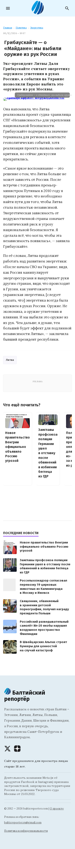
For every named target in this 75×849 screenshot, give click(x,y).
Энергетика (36, 27)
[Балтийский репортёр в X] (7, 748)
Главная (7, 27)
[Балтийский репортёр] (37, 13)
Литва (10, 359)
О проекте (57, 808)
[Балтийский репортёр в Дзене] (17, 748)
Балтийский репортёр (24, 695)
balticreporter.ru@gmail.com (22, 822)
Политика (21, 27)
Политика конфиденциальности (26, 831)
